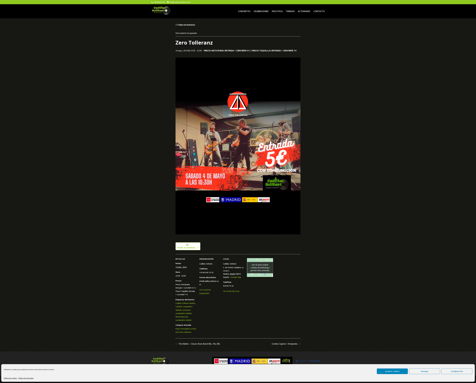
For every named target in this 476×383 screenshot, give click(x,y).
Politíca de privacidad (25, 378)
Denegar (424, 371)
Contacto (319, 11)
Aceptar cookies (392, 371)
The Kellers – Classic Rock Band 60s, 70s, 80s (199, 343)
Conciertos (244, 11)
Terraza (290, 11)
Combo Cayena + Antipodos (285, 343)
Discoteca (277, 11)
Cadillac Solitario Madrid (185, 303)
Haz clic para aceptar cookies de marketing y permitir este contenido (260, 268)
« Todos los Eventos (185, 24)
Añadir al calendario (186, 247)
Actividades (304, 11)
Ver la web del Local (231, 291)
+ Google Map (235, 277)
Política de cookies (10, 378)
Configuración (457, 371)
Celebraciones (261, 11)
